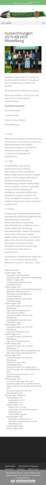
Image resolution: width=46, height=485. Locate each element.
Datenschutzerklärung (25, 481)
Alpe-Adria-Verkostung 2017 (18, 332)
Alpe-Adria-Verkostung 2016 (18, 341)
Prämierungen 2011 (15, 405)
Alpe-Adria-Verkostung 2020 (18, 275)
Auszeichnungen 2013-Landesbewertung (23, 383)
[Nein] (43, 477)
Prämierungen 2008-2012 (15, 395)
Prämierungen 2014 (13, 355)
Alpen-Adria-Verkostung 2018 (19, 310)
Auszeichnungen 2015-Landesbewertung (23, 350)
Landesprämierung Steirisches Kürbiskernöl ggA (19, 300)
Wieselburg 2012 (15, 402)
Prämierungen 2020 (13, 273)
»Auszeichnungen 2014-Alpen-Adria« (22, 367)
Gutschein (9, 469)
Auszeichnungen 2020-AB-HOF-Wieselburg (24, 277)
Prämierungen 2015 (13, 343)
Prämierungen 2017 (13, 324)
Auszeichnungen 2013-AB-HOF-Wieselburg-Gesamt (19, 391)
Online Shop (33, 469)
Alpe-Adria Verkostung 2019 (18, 292)
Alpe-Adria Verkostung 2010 (19, 419)
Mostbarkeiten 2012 (16, 400)
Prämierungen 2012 (15, 398)
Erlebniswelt (10, 466)
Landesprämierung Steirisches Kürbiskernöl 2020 (19, 283)
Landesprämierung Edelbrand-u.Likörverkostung (19, 295)
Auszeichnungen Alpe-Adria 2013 (20, 381)
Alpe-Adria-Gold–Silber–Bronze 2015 (21, 353)
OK (13, 481)
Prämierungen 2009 (15, 426)
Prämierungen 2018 (13, 303)
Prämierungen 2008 (15, 428)
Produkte (21, 469)
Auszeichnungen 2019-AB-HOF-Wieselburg (24, 289)
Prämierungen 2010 (15, 416)
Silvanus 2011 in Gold (17, 407)
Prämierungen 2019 (13, 287)
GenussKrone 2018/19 (16, 313)
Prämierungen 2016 (13, 334)
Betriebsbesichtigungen (28, 466)
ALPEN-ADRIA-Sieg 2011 (18, 414)
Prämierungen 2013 (13, 379)
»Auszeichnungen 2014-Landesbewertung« (16, 363)
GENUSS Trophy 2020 (15, 280)
